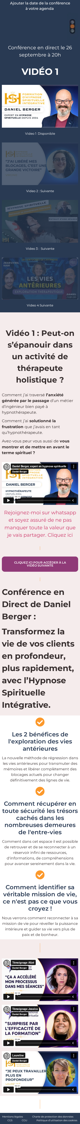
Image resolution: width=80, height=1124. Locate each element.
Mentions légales (12, 1116)
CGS (9, 1120)
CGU (24, 1120)
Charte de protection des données (52, 1116)
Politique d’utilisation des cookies (56, 1120)
